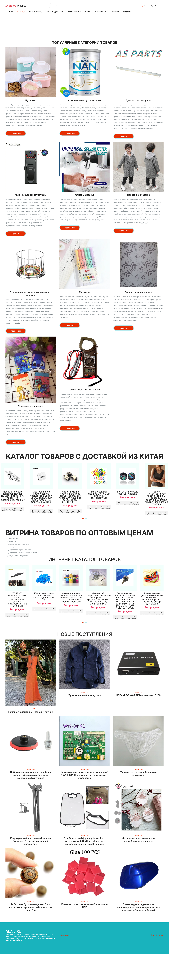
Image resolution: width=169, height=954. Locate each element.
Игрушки (127, 12)
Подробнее (16, 133)
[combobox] (54, 5)
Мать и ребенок (36, 12)
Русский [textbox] (154, 6)
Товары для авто (55, 12)
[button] (83, 518)
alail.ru (13, 931)
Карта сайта (64, 935)
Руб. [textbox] (161, 6)
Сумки (88, 12)
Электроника (101, 12)
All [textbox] (53, 6)
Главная (9, 12)
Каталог (21, 12)
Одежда (115, 12)
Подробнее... (12, 486)
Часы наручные (74, 12)
